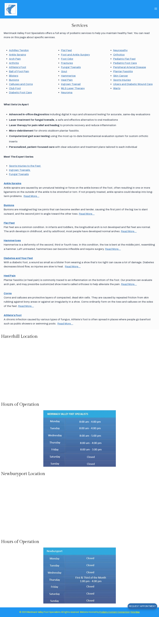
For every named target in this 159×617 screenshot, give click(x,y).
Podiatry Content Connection (114, 612)
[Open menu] (155, 8)
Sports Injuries (122, 79)
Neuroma (66, 92)
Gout (64, 71)
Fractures (67, 63)
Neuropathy (120, 50)
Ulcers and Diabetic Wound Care (133, 84)
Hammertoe (68, 75)
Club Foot (15, 88)
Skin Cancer (120, 75)
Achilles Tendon (19, 50)
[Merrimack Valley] (12, 9)
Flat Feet (66, 50)
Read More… (31, 196)
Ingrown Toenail (71, 84)
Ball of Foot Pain (19, 71)
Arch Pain (15, 58)
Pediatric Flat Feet (124, 58)
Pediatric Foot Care (125, 63)
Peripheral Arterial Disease (129, 67)
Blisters (13, 75)
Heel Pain (67, 79)
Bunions (14, 79)
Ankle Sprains (17, 54)
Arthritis (14, 63)
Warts (116, 88)
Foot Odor (67, 58)
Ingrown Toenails (20, 170)
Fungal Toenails (71, 67)
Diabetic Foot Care (20, 92)
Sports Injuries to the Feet (25, 165)
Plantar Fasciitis (123, 71)
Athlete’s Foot (17, 67)
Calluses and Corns (21, 84)
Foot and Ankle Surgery (75, 54)
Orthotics (119, 54)
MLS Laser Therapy (73, 88)
